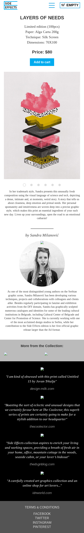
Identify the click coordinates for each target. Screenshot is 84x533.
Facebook (42, 513)
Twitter (42, 518)
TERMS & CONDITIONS (42, 507)
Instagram (42, 522)
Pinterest (42, 527)
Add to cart (42, 62)
